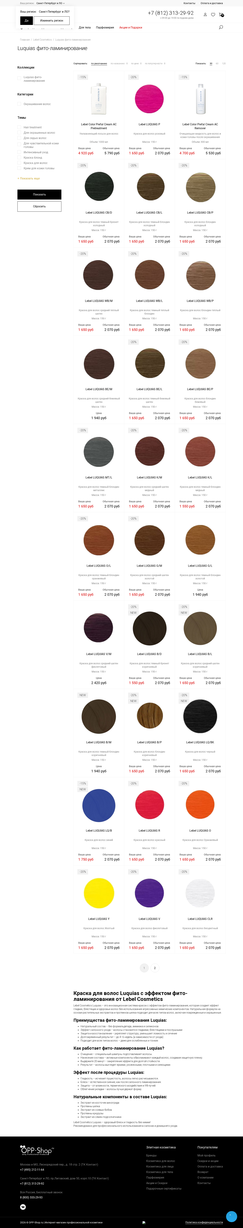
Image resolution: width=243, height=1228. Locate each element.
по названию (118, 63)
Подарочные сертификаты (163, 1188)
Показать (39, 194)
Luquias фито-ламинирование (73, 39)
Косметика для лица (160, 1166)
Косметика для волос (160, 1161)
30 (211, 63)
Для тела (85, 27)
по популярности (154, 63)
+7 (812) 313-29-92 (171, 13)
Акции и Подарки (130, 27)
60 (217, 63)
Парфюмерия (105, 27)
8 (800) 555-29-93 (31, 1197)
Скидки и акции (207, 1161)
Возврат (202, 1172)
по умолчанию (99, 63)
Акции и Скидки (156, 1183)
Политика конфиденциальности (204, 1222)
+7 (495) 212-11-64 (32, 1169)
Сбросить (39, 206)
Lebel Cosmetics (42, 39)
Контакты (189, 3)
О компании (205, 1177)
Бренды (151, 1155)
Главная (25, 39)
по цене (135, 63)
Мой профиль (206, 1155)
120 (224, 63)
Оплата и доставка (212, 3)
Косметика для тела (159, 1172)
